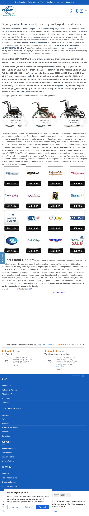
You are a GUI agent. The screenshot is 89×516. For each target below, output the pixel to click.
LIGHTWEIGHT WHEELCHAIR (14, 48)
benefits (25, 54)
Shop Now (70, 2)
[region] (28, 500)
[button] (71, 11)
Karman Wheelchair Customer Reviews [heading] (23, 345)
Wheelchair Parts (8, 394)
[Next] (87, 114)
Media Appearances (9, 478)
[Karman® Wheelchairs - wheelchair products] (9, 11)
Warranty (5, 432)
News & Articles (8, 461)
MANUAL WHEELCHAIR (67, 45)
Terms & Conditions (9, 486)
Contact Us (6, 436)
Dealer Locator (7, 453)
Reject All (28, 507)
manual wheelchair (9, 31)
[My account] (76, 11)
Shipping (5, 423)
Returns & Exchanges (10, 427)
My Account (6, 415)
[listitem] (18, 358)
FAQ (3, 419)
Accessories (6, 398)
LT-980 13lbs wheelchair (37, 42)
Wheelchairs (6, 386)
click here (37, 144)
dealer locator (33, 76)
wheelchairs (68, 48)
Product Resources (9, 448)
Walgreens (60, 85)
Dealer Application (9, 482)
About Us (5, 474)
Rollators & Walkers (9, 390)
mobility (34, 82)
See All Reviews (48, 344)
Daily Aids (5, 402)
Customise (14, 507)
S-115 (22, 42)
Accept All (42, 507)
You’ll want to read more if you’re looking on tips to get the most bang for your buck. (33, 29)
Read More (60, 367)
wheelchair (21, 24)
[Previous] (1, 114)
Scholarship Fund (8, 457)
